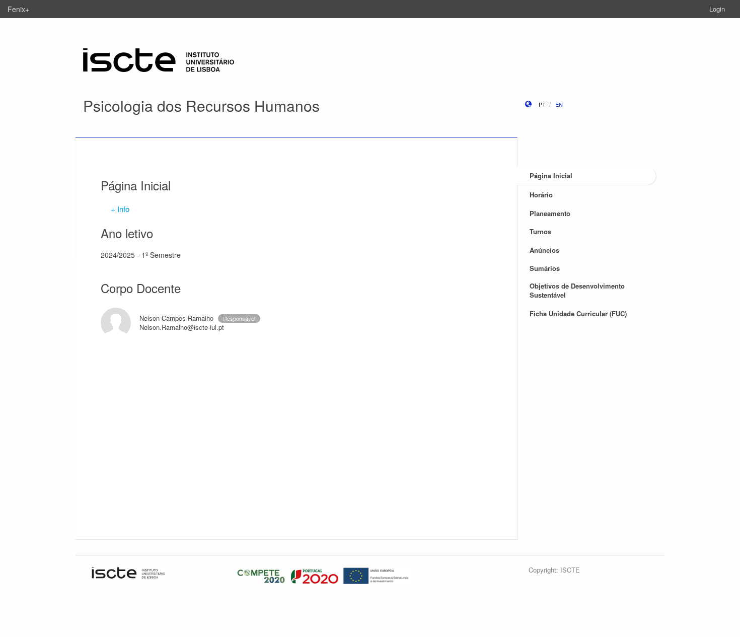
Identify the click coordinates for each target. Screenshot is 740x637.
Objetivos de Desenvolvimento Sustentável (577, 290)
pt (542, 104)
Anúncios (544, 250)
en (559, 104)
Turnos (540, 231)
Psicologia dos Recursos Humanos (201, 105)
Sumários (545, 268)
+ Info (120, 208)
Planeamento (550, 213)
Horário (541, 194)
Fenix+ (18, 9)
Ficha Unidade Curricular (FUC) (578, 313)
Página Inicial (551, 175)
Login (717, 9)
